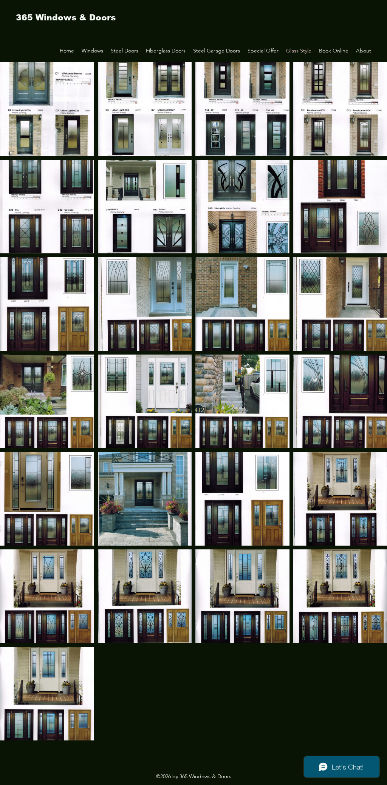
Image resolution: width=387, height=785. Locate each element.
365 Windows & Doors (66, 17)
